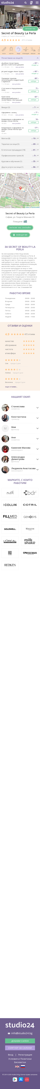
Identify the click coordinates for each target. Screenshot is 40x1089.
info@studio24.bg (21, 1033)
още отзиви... (11, 386)
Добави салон (20, 1041)
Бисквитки (20, 1062)
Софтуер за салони (20, 1048)
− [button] (3, 179)
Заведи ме (22, 235)
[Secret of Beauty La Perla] (17, 1066)
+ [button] (3, 175)
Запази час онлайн (20, 227)
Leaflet (27, 207)
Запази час (30, 29)
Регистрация (25, 1054)
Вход (10, 1054)
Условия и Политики (20, 1058)
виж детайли (20, 67)
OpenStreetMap (35, 207)
